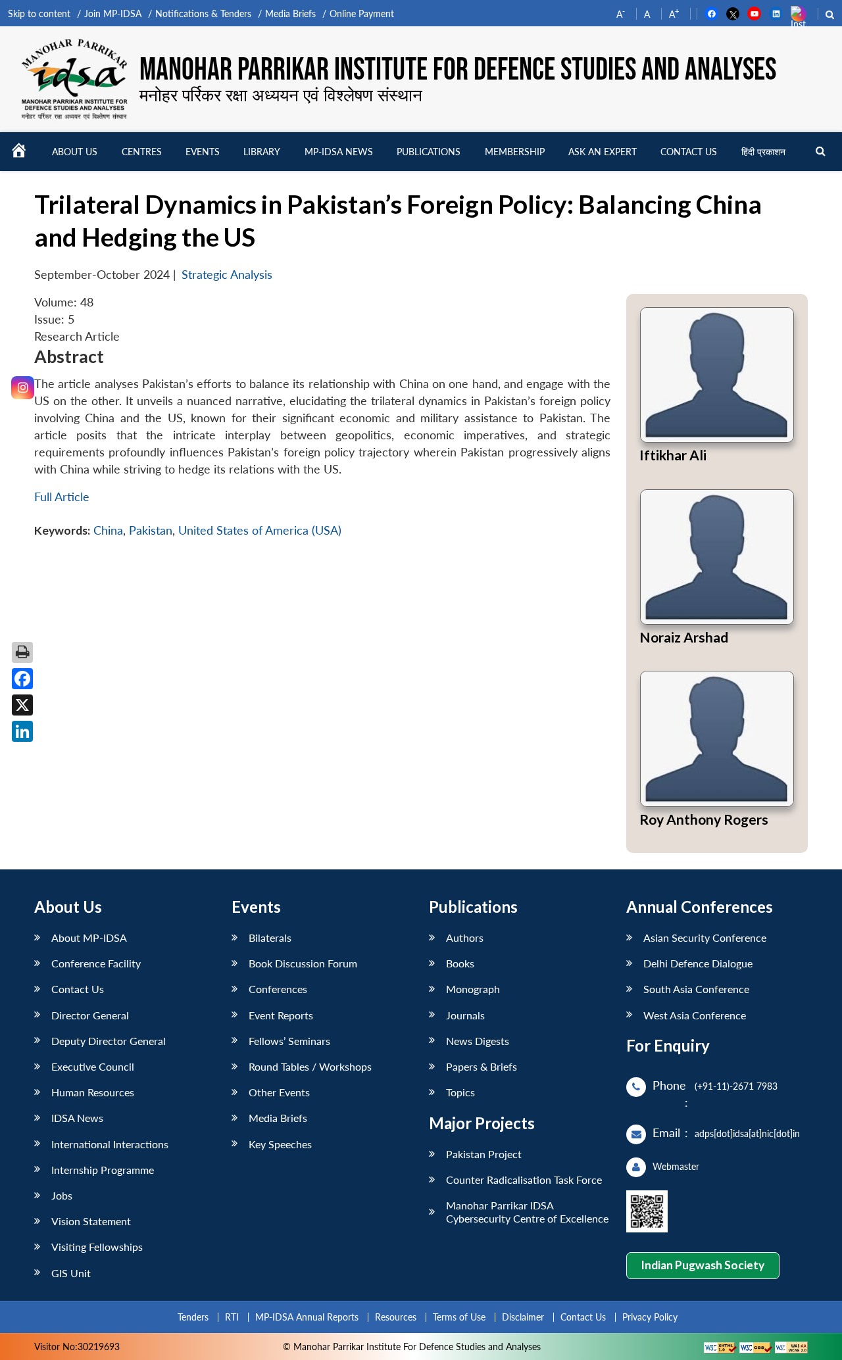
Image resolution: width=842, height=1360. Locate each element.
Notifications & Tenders (203, 13)
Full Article (61, 497)
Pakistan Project (484, 1154)
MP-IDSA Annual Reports (307, 1317)
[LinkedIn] (22, 731)
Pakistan (150, 530)
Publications (428, 151)
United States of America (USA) (259, 530)
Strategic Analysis (227, 274)
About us (74, 151)
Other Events (279, 1092)
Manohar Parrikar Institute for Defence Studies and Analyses (457, 70)
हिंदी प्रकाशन (763, 151)
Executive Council (92, 1066)
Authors (464, 937)
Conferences (278, 989)
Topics (460, 1092)
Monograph (473, 989)
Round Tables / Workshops (310, 1066)
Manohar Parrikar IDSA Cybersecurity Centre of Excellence (527, 1211)
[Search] (820, 151)
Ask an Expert (602, 151)
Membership (515, 151)
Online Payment (362, 13)
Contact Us (77, 989)
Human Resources (92, 1092)
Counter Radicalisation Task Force (524, 1179)
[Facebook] (22, 679)
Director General (90, 1015)
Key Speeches (280, 1144)
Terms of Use (459, 1317)
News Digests (477, 1040)
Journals (465, 1015)
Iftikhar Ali (672, 455)
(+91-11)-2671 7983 (736, 1086)
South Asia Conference (696, 989)
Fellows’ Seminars (289, 1040)
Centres (142, 151)
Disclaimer (523, 1317)
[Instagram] (22, 387)
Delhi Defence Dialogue (698, 963)
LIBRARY (261, 151)
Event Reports (281, 1015)
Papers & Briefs (481, 1066)
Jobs (61, 1195)
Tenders (193, 1317)
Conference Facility (96, 963)
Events (203, 151)
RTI (232, 1317)
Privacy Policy (650, 1317)
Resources (395, 1317)
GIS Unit (71, 1273)
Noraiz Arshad (683, 637)
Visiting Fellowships (97, 1246)
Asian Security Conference (704, 937)
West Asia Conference (694, 1015)
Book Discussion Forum (303, 963)
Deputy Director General (108, 1040)
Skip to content (39, 13)
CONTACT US (688, 151)
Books (460, 963)
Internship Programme (102, 1169)
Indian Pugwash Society (702, 1265)
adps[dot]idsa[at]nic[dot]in (747, 1133)
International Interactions (109, 1144)
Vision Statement (91, 1221)
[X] (22, 705)
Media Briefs (290, 13)
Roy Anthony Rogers (703, 819)
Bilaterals (270, 937)
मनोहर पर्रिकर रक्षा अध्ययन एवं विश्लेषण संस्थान (280, 94)
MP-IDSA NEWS (339, 151)
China (108, 530)
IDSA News (77, 1117)
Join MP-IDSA (112, 13)
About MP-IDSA (89, 937)
